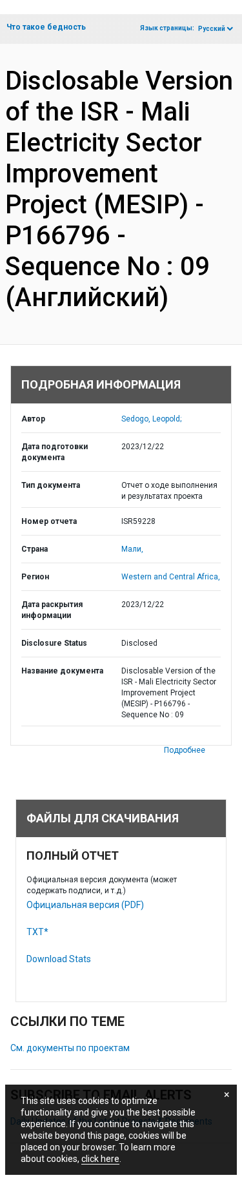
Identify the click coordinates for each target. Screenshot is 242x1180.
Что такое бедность (46, 27)
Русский (211, 28)
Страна (34, 549)
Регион (35, 576)
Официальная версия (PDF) (85, 905)
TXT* (37, 932)
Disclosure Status (54, 643)
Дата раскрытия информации (52, 610)
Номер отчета (49, 521)
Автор (33, 418)
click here (100, 1159)
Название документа (62, 670)
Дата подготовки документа (54, 452)
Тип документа (50, 485)
